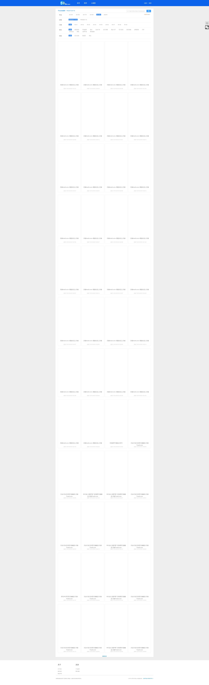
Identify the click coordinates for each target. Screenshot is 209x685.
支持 (77, 664)
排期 (60, 20)
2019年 (99, 14)
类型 (60, 36)
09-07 (113, 24)
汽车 (143, 29)
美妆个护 (113, 29)
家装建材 (92, 31)
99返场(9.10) (83, 19)
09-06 (107, 24)
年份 (60, 15)
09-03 (88, 24)
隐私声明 (60, 673)
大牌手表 (84, 31)
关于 (59, 664)
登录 (150, 3)
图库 (85, 3)
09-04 (94, 24)
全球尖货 (71, 31)
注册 (145, 3)
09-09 (125, 24)
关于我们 (60, 669)
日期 (60, 25)
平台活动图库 (61, 11)
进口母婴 (105, 29)
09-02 (82, 24)
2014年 (71, 14)
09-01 (76, 24)
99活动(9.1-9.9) (73, 19)
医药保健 (129, 29)
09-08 (119, 24)
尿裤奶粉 (136, 29)
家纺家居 (77, 29)
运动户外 (98, 29)
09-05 (100, 24)
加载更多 (104, 656)
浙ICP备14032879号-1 (148, 678)
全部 (70, 24)
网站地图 (78, 671)
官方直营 (121, 29)
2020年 (106, 14)
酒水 (91, 29)
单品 (90, 35)
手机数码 (84, 29)
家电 (78, 31)
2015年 (78, 14)
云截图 (93, 3)
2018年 (92, 14)
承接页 (84, 35)
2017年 (85, 14)
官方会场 (77, 35)
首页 (78, 3)
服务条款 (60, 671)
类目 (60, 30)
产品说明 (78, 669)
